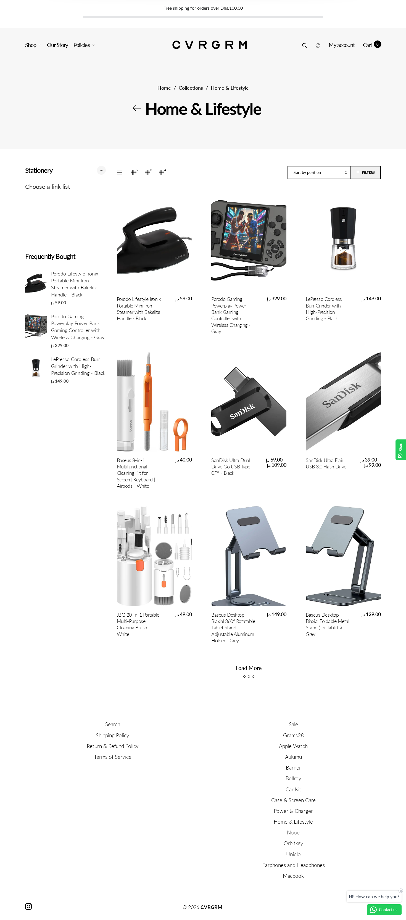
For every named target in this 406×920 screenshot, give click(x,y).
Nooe (293, 832)
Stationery (39, 170)
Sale (293, 724)
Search (112, 724)
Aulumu (293, 757)
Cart (371, 44)
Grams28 (293, 735)
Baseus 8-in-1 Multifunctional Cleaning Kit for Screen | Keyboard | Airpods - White (136, 473)
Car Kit (293, 789)
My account (342, 44)
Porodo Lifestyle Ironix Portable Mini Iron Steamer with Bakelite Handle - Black (74, 284)
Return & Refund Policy (113, 746)
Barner (293, 767)
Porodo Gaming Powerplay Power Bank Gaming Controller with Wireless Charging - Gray (77, 326)
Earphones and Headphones (293, 865)
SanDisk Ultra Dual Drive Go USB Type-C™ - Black (231, 466)
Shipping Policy (112, 735)
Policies (81, 44)
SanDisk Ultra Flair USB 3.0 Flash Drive (326, 463)
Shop (30, 44)
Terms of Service (112, 757)
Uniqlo (293, 854)
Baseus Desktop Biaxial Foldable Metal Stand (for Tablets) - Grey (327, 624)
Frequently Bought (50, 256)
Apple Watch (293, 746)
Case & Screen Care (293, 800)
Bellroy (293, 778)
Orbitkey (293, 843)
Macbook (293, 876)
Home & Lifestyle (293, 821)
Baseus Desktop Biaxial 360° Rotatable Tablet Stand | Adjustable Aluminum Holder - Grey (233, 628)
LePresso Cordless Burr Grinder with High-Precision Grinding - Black (78, 366)
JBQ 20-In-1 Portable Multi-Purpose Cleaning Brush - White (138, 624)
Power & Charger (293, 811)
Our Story (57, 44)
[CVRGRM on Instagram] (28, 906)
